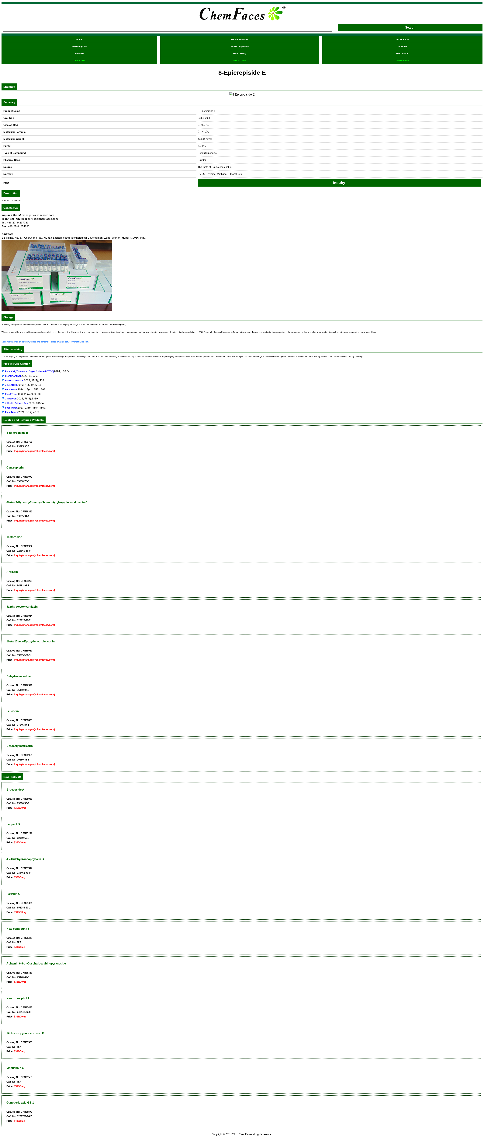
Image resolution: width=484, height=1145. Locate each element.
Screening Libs (79, 46)
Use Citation (402, 53)
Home (79, 39)
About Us (79, 53)
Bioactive (402, 46)
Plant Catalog (239, 53)
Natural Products (239, 39)
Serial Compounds (239, 46)
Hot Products (402, 39)
